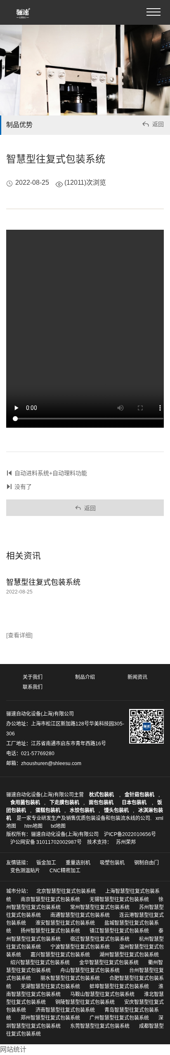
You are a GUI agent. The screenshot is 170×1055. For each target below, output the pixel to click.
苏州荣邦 (126, 842)
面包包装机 (101, 802)
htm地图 (33, 826)
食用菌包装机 (25, 802)
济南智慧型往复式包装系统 (65, 1010)
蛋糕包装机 (47, 810)
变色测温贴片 (25, 871)
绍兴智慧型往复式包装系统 (40, 963)
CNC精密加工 (65, 871)
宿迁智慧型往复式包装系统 (100, 939)
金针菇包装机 (139, 795)
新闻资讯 (137, 677)
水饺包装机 (82, 810)
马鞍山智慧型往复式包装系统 (102, 994)
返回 (152, 124)
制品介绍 (85, 677)
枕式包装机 (102, 795)
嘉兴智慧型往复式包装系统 (60, 955)
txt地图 (58, 826)
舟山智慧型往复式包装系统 (90, 970)
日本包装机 (135, 802)
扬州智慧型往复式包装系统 (50, 931)
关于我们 (32, 677)
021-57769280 (37, 753)
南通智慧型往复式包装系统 (80, 915)
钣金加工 (46, 863)
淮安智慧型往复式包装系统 (65, 923)
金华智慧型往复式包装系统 (109, 963)
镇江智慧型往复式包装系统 (119, 931)
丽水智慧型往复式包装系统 (70, 978)
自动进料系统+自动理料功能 (50, 473)
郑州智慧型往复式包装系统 (50, 1018)
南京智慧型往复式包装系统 (50, 899)
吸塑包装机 (112, 863)
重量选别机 (78, 863)
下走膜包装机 (64, 802)
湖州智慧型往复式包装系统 (129, 955)
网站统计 (13, 1049)
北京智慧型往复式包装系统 (66, 891)
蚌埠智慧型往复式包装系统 (119, 986)
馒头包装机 (116, 810)
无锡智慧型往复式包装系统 (119, 899)
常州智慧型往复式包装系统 (100, 907)
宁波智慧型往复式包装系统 (80, 947)
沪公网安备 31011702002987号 (46, 842)
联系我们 (32, 687)
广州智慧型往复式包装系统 (119, 1018)
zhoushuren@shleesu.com (51, 763)
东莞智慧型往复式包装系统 (100, 1026)
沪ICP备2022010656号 (130, 834)
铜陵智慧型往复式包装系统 (85, 1002)
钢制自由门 (146, 863)
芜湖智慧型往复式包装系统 (50, 986)
